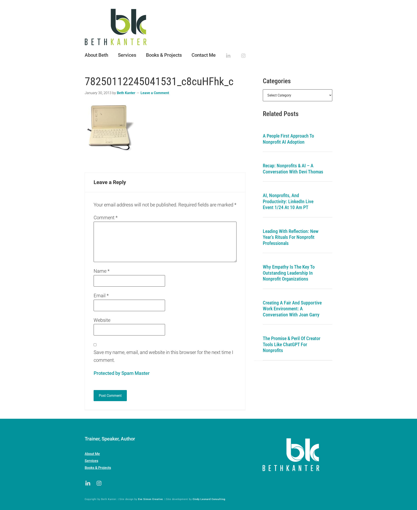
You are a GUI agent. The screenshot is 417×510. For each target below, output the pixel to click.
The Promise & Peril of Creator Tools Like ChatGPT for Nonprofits (291, 344)
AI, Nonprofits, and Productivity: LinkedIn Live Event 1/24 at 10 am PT (288, 201)
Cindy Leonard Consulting (209, 499)
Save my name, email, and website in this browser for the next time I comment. (163, 356)
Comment (105, 217)
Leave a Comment (155, 93)
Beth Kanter (208, 27)
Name (101, 271)
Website (102, 320)
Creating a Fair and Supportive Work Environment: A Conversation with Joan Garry (292, 308)
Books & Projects (98, 468)
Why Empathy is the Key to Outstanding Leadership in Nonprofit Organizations (289, 273)
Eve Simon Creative (150, 499)
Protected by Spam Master (122, 373)
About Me (92, 454)
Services (91, 461)
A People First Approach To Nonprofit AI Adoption (288, 139)
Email (101, 295)
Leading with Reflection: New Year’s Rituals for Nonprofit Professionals (290, 237)
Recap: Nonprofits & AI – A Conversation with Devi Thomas (293, 168)
